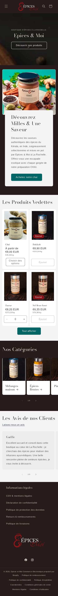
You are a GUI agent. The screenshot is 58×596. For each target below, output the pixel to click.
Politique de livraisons (18, 523)
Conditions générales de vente (38, 585)
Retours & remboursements (20, 516)
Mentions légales (19, 589)
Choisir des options (15, 261)
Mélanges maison (11, 387)
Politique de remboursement (33, 575)
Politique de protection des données (25, 510)
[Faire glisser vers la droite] (35, 400)
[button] (6, 6)
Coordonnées (16, 585)
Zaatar (8, 305)
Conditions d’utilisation (39, 589)
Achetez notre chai (26, 177)
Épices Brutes (34, 387)
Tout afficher (29, 331)
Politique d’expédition (43, 580)
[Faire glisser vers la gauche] (22, 400)
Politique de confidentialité (20, 580)
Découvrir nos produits (29, 45)
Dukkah (37, 244)
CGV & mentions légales (19, 496)
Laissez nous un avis (13, 424)
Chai (7, 244)
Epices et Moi (16, 571)
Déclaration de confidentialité (21, 502)
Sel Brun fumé (40, 305)
